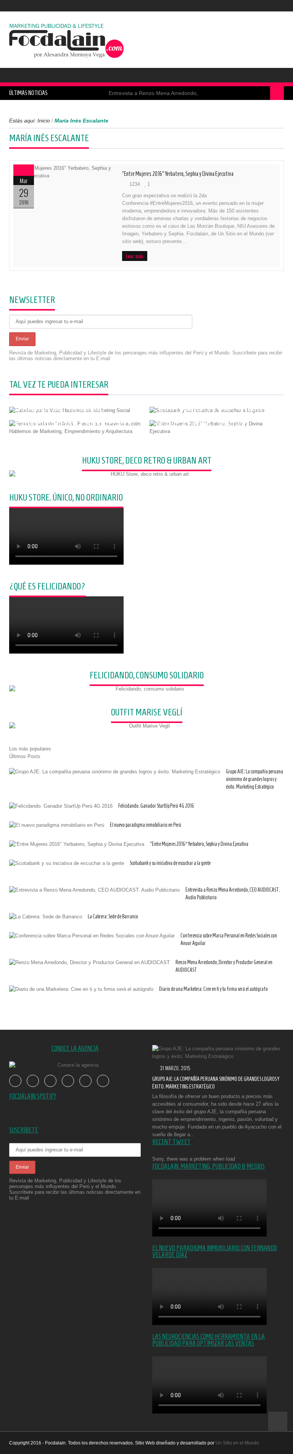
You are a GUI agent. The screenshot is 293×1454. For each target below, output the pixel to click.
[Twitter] (245, 5)
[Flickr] (267, 5)
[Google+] (50, 1081)
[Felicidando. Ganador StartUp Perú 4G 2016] (61, 806)
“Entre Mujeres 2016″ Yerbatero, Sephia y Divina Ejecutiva (177, 174)
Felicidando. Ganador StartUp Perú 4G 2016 (156, 806)
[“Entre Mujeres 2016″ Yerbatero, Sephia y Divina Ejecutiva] (63, 172)
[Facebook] (233, 5)
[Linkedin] (85, 1081)
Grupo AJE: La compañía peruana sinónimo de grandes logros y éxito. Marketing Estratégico (254, 779)
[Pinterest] (68, 1081)
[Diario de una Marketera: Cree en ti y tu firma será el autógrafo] (81, 989)
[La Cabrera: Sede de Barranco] (45, 917)
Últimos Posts (24, 756)
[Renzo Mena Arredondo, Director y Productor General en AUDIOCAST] (89, 962)
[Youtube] (256, 5)
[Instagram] (279, 5)
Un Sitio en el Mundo (237, 1443)
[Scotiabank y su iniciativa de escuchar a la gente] (66, 863)
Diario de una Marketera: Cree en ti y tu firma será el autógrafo (213, 989)
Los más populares (30, 749)
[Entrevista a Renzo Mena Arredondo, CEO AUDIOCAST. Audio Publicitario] (94, 890)
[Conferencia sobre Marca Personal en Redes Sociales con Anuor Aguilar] (92, 936)
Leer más (134, 256)
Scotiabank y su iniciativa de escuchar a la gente (170, 863)
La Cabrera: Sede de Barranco (113, 916)
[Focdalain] (66, 38)
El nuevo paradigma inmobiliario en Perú (145, 825)
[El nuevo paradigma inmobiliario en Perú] (56, 825)
